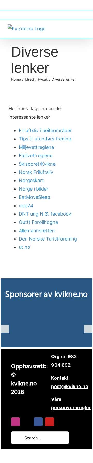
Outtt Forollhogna (38, 222)
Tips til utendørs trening (45, 138)
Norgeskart (31, 180)
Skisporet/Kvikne (37, 164)
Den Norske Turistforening (48, 239)
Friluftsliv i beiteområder (45, 130)
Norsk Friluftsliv (36, 172)
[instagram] (15, 421)
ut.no (24, 247)
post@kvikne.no (46, 15)
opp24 (26, 205)
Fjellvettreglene (35, 155)
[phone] (61, 421)
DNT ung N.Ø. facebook (45, 214)
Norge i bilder (33, 189)
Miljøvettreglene (36, 147)
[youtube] (49, 421)
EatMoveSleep (34, 197)
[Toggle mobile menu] (83, 28)
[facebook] (38, 421)
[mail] (26, 421)
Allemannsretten (37, 230)
